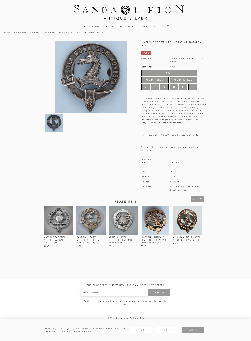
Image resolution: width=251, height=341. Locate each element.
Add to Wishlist (155, 80)
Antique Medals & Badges (27, 32)
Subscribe (159, 292)
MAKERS (99, 26)
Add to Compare (183, 80)
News (123, 26)
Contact (145, 26)
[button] (168, 26)
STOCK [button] (87, 26)
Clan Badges (49, 32)
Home (7, 32)
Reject (166, 330)
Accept (193, 330)
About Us (133, 26)
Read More (140, 330)
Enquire (169, 73)
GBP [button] (155, 26)
